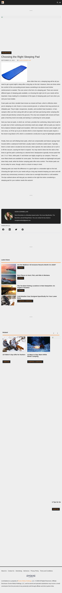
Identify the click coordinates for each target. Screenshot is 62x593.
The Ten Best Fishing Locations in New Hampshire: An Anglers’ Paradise (36, 286)
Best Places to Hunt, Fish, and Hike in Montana (33, 275)
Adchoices (26, 571)
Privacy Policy (35, 571)
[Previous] (54, 333)
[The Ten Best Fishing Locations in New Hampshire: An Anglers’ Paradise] (8, 290)
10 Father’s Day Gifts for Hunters (14, 354)
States (20, 278)
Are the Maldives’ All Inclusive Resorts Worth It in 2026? (36, 265)
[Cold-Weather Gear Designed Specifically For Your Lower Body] (8, 300)
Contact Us (11, 571)
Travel (20, 267)
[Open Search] (57, 2)
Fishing (20, 290)
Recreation (6, 52)
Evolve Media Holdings (24, 581)
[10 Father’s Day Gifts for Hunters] (14, 344)
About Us (4, 571)
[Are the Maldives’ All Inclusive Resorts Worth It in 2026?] (8, 269)
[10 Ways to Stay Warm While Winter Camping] (38, 344)
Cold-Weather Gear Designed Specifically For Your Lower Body (37, 297)
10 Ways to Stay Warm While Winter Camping (37, 355)
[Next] (57, 333)
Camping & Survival (25, 301)
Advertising (19, 571)
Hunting (6, 361)
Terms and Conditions (46, 571)
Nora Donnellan (25, 60)
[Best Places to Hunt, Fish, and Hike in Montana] (8, 279)
